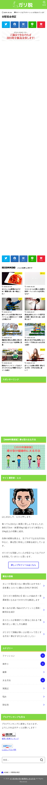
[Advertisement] (23, 146)
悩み (5, 696)
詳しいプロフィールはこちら (23, 565)
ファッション (9, 656)
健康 (5, 672)
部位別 (6, 705)
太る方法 (7, 680)
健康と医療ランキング (10, 739)
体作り (6, 664)
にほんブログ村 (9, 750)
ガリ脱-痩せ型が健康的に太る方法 (22, 779)
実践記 (6, 688)
